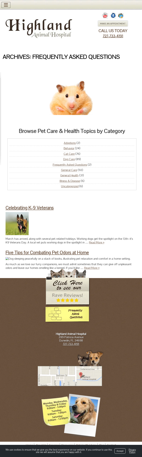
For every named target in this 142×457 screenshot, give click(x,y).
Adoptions (70, 143)
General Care (69, 170)
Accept (120, 451)
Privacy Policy (132, 451)
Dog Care (69, 159)
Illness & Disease (70, 181)
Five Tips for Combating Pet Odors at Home (47, 252)
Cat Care (69, 154)
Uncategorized (70, 186)
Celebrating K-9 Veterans (30, 208)
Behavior (69, 148)
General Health (69, 175)
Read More (96, 242)
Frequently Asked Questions (70, 165)
